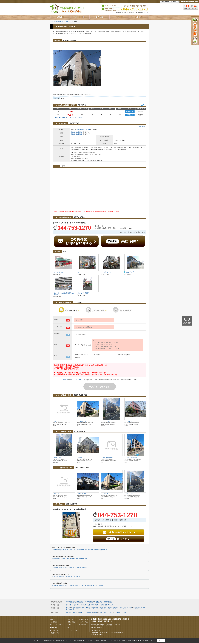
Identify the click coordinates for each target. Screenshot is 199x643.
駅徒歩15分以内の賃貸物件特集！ (98, 550)
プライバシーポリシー (77, 380)
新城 (66, 567)
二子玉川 (100, 585)
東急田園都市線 (76, 608)
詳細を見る (129, 111)
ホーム (53, 619)
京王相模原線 (70, 609)
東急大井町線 (86, 608)
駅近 (69, 624)
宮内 (74, 567)
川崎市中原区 (80, 129)
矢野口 (111, 612)
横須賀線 (115, 608)
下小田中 (55, 567)
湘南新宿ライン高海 (139, 608)
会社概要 (54, 622)
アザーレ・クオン (106, 421)
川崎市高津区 (65, 558)
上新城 (70, 567)
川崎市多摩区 (74, 558)
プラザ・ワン (81, 457)
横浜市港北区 (56, 558)
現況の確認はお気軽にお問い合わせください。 (69, 117)
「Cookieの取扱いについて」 (134, 640)
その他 (78, 357)
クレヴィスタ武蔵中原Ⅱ (131, 457)
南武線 (73, 132)
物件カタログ (55, 633)
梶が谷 (95, 585)
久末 (111, 605)
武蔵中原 (79, 134)
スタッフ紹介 (84, 622)
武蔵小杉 (55, 576)
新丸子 (73, 576)
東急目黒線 (103, 608)
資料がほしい (100, 354)
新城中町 (84, 567)
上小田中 (87, 129)
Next (100, 67)
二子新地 (71, 585)
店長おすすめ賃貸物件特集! (60, 550)
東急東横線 (94, 608)
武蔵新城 (79, 132)
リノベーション (72, 630)
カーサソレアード (82, 421)
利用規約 (65, 380)
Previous (54, 67)
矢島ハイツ (56, 421)
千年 (80, 605)
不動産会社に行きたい (123, 354)
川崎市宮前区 (83, 558)
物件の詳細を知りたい (82, 354)
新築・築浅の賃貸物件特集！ (78, 550)
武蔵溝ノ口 (78, 585)
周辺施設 (83, 624)
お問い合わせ (84, 619)
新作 (88, 605)
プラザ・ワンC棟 (82, 493)
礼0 (69, 627)
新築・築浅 (71, 622)
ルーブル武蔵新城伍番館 (107, 457)
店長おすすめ (72, 619)
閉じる (161, 640)
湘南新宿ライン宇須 (126, 608)
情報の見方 (142, 127)
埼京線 (110, 608)
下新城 (79, 567)
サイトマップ (55, 630)
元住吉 (78, 576)
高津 (66, 585)
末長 (92, 605)
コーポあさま (129, 421)
